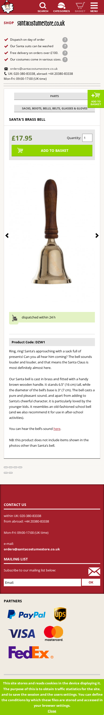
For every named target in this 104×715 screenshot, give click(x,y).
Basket (80, 11)
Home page (7, 7)
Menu (94, 11)
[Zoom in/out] (20, 467)
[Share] (11, 467)
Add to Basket (96, 103)
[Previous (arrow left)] (6, 473)
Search (43, 11)
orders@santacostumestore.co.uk (34, 69)
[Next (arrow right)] (11, 473)
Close (52, 711)
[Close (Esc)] (6, 467)
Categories (61, 11)
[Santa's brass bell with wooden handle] (52, 233)
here (57, 428)
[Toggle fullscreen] (15, 467)
